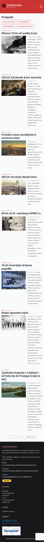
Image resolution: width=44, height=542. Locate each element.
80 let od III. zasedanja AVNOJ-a (21, 213)
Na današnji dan (23, 22)
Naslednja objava (30, 437)
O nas (4, 498)
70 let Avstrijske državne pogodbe (16, 267)
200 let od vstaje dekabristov (19, 177)
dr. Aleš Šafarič (5, 370)
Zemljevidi (5, 495)
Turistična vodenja (8, 500)
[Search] (36, 6)
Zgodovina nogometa (25, 26)
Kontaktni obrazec (8, 511)
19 (23, 437)
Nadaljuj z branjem (34, 363)
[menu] (41, 7)
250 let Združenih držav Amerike (21, 77)
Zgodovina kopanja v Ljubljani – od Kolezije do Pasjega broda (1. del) (21, 376)
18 (19, 437)
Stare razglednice (8, 493)
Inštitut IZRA (6, 502)
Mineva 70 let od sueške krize (19, 33)
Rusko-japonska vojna (14, 313)
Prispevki (5, 491)
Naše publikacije (8, 26)
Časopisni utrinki (8, 22)
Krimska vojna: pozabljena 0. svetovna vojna (19, 136)
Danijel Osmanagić (6, 30)
